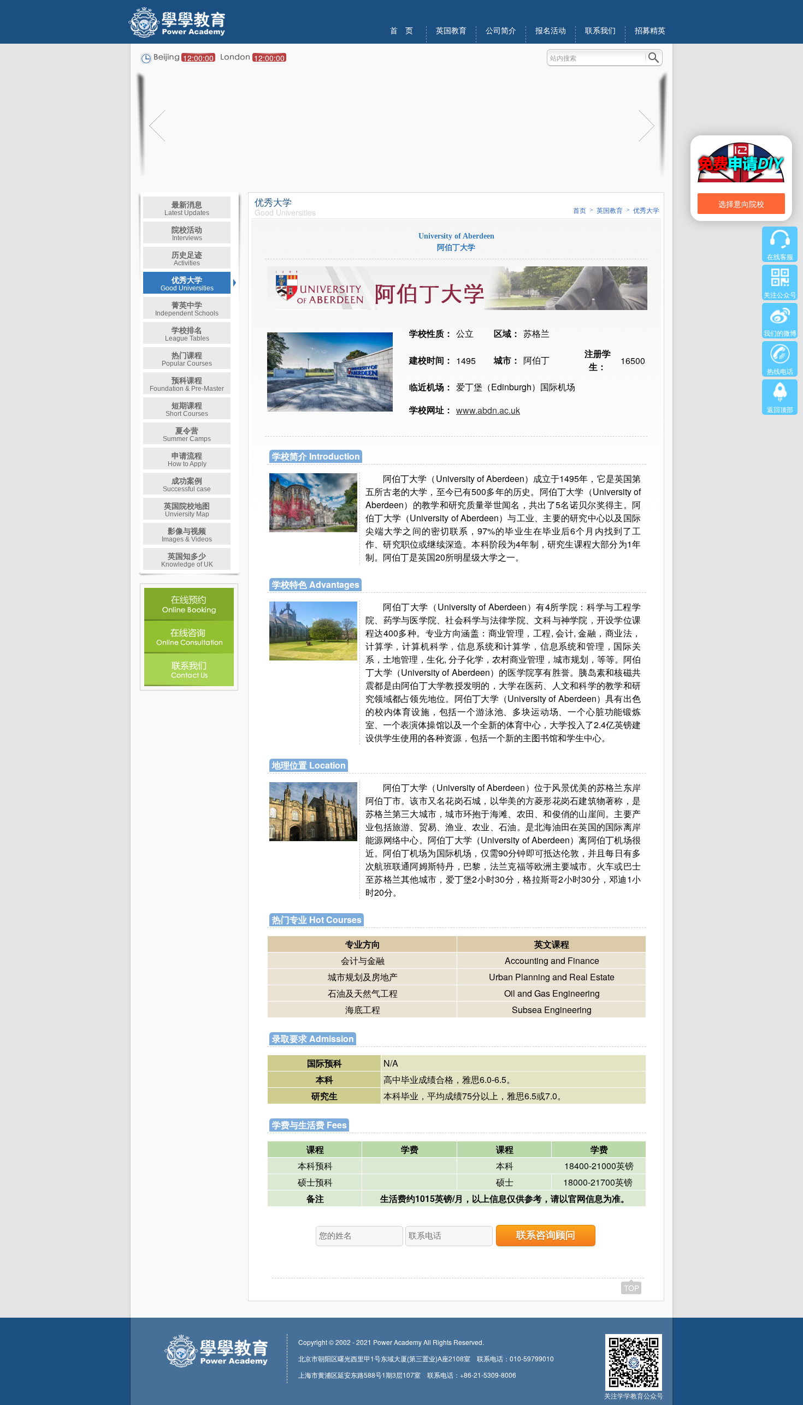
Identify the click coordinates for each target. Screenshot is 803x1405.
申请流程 (187, 459)
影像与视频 (187, 534)
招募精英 (650, 31)
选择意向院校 (741, 203)
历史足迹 (187, 258)
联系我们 (600, 31)
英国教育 (451, 31)
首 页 (401, 31)
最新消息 (186, 208)
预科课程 (187, 383)
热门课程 (187, 358)
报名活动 (550, 31)
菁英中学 (187, 308)
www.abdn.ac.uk (488, 410)
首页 (579, 211)
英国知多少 (187, 559)
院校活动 (187, 233)
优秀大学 (187, 283)
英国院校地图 (187, 509)
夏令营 (187, 434)
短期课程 (187, 409)
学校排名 (187, 333)
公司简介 (501, 31)
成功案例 (187, 484)
